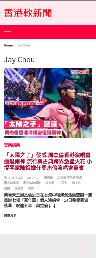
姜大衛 (49, 183)
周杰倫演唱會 (32, 183)
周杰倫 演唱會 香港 (69, 177)
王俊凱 (63, 183)
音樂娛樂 (12, 144)
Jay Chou (33, 177)
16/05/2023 (14, 177)
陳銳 (31, 188)
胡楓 (7, 188)
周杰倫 (48, 177)
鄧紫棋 (18, 188)
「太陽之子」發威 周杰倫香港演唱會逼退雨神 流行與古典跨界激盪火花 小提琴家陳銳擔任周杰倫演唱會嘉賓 (48, 161)
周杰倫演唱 (11, 183)
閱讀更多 (10, 215)
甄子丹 (76, 183)
